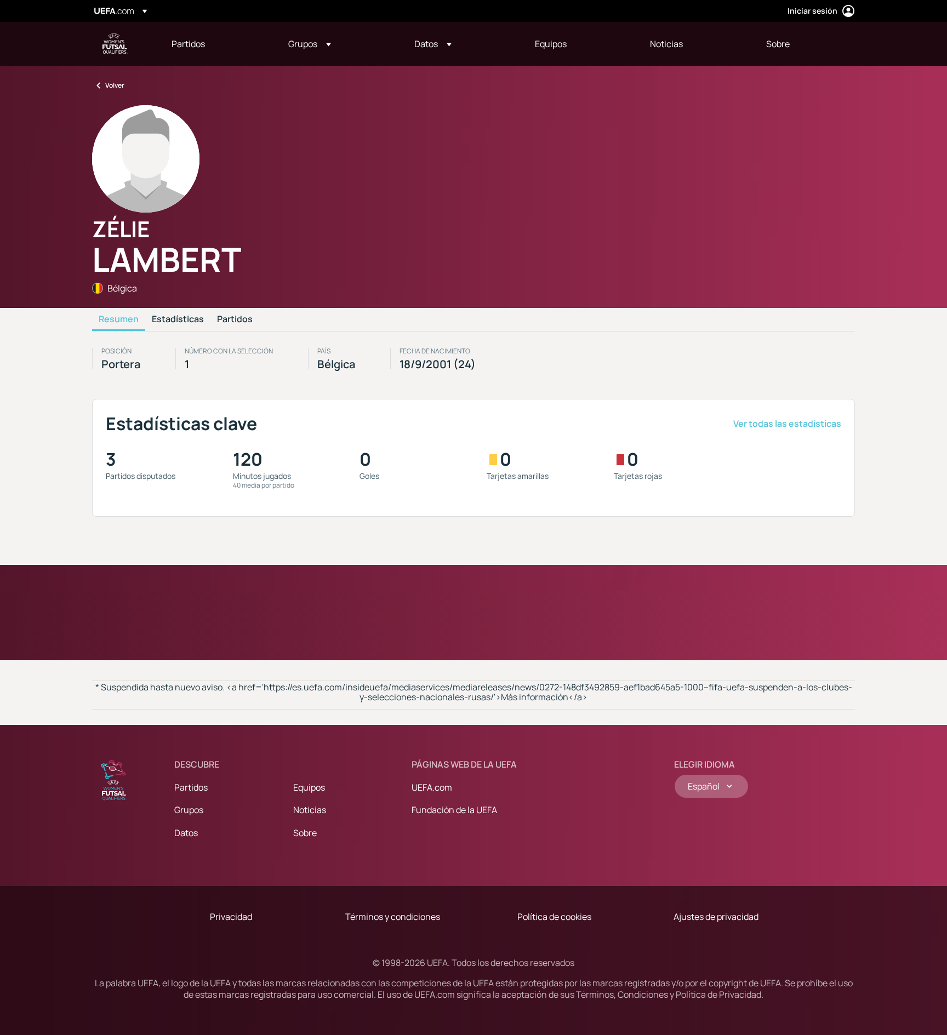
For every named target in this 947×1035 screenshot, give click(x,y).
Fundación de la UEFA (454, 810)
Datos (186, 833)
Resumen (119, 319)
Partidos (235, 319)
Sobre (305, 833)
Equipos (309, 787)
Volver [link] (114, 85)
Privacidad (231, 917)
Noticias (309, 810)
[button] (309, 43)
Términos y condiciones (392, 917)
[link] (188, 43)
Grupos (188, 810)
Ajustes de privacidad (716, 917)
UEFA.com (432, 787)
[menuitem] (216, 43)
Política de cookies (554, 917)
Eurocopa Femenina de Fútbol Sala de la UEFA (115, 43)
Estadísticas (178, 319)
